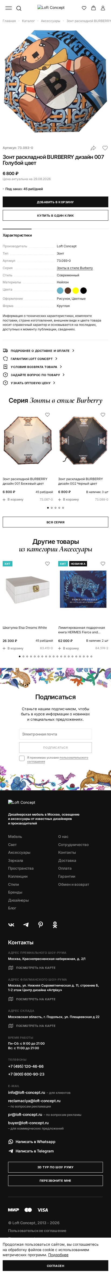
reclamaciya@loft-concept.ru (34, 1100)
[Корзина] (93, 8)
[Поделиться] (93, 148)
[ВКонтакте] (11, 925)
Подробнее (58, 1254)
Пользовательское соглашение (37, 1230)
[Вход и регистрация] (103, 8)
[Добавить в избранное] (105, 148)
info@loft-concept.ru (26, 1092)
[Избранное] (84, 8)
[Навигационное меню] (8, 8)
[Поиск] (18, 8)
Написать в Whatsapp (36, 1141)
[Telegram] (26, 925)
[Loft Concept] (55, 8)
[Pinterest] (40, 925)
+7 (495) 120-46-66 (26, 1066)
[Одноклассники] (55, 925)
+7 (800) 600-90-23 (26, 1074)
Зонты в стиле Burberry (75, 268)
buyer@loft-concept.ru (28, 1122)
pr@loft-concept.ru (25, 1114)
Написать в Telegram (35, 1151)
